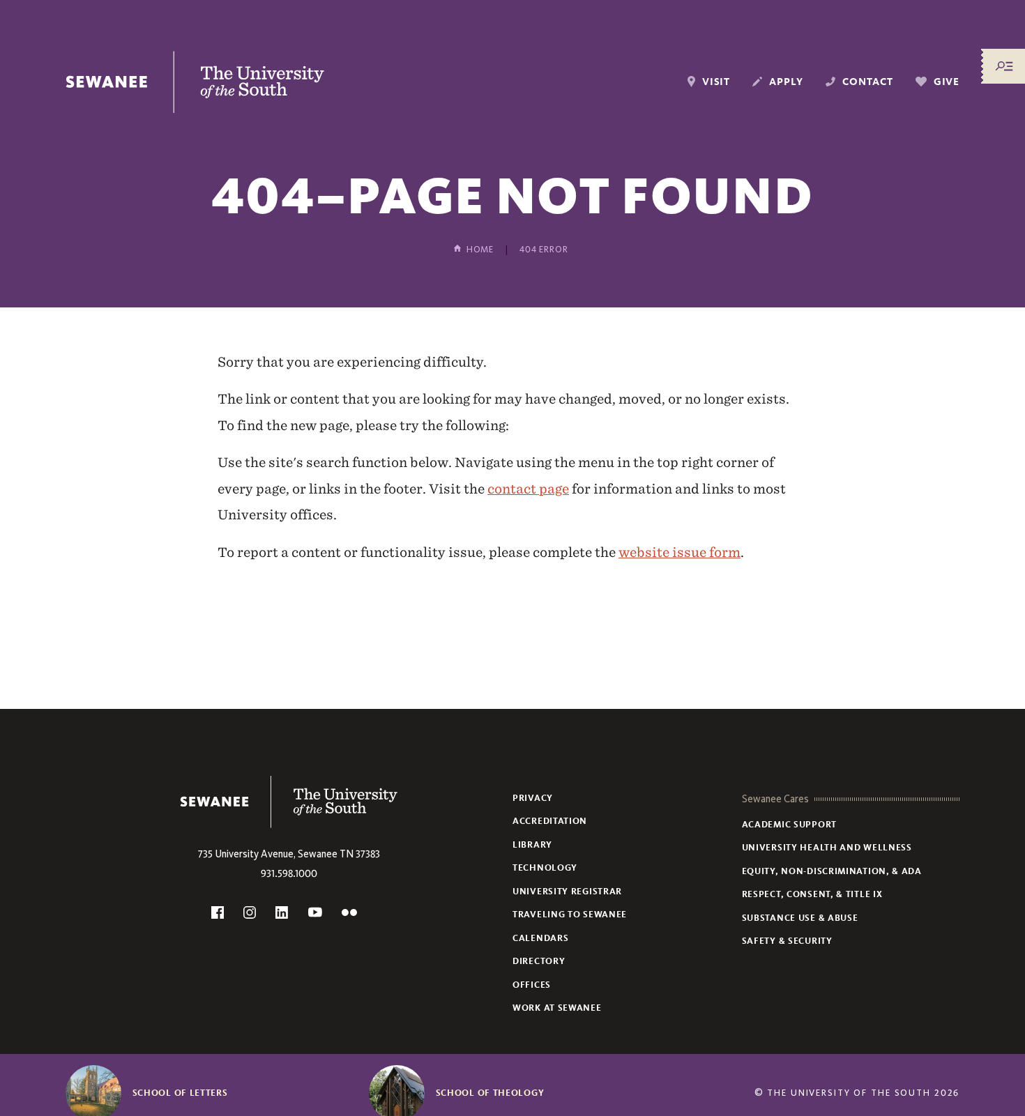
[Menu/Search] (1004, 66)
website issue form (679, 552)
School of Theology (490, 1093)
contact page (528, 488)
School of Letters (180, 1093)
